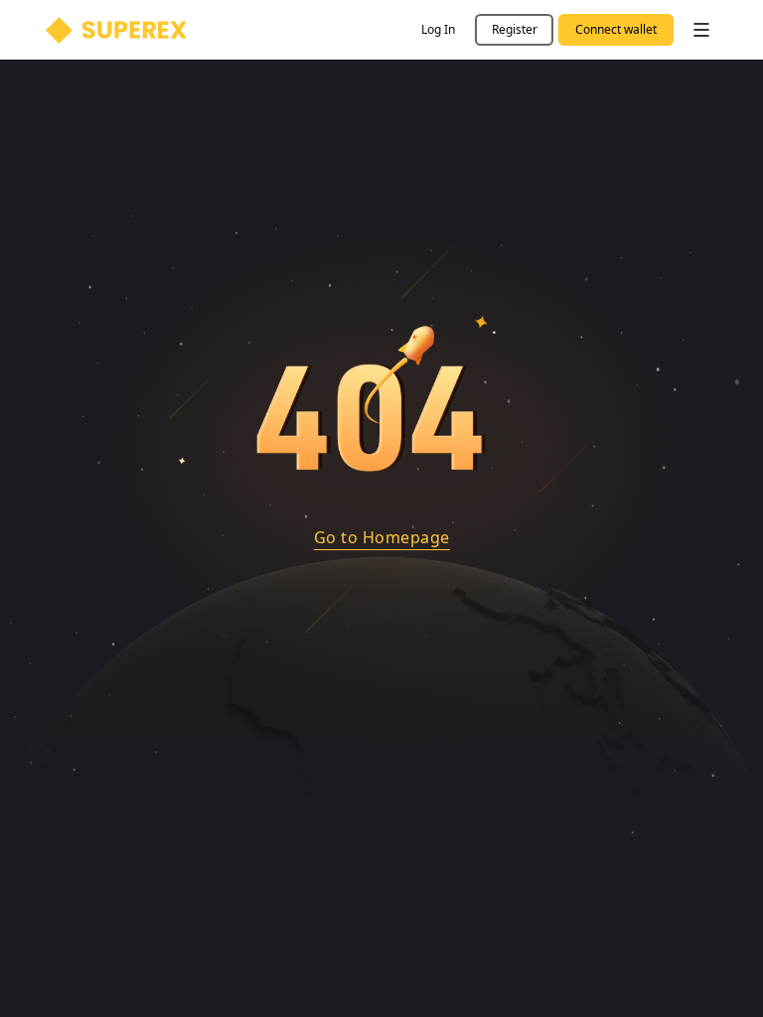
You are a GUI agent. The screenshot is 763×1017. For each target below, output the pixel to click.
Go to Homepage (382, 537)
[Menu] (701, 30)
